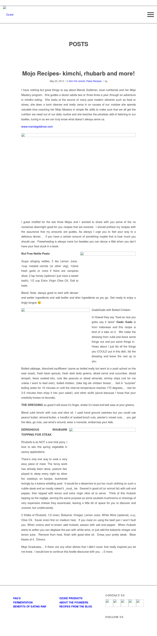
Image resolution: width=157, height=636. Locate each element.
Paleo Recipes (94, 81)
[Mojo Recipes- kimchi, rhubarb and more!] (78, 58)
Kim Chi (73, 81)
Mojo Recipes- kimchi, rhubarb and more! (78, 73)
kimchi (81, 81)
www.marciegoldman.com (37, 126)
